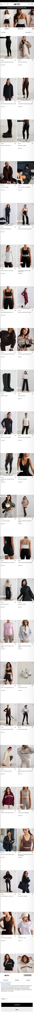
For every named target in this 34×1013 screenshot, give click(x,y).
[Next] (32, 20)
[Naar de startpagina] (17, 4)
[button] (12, 140)
